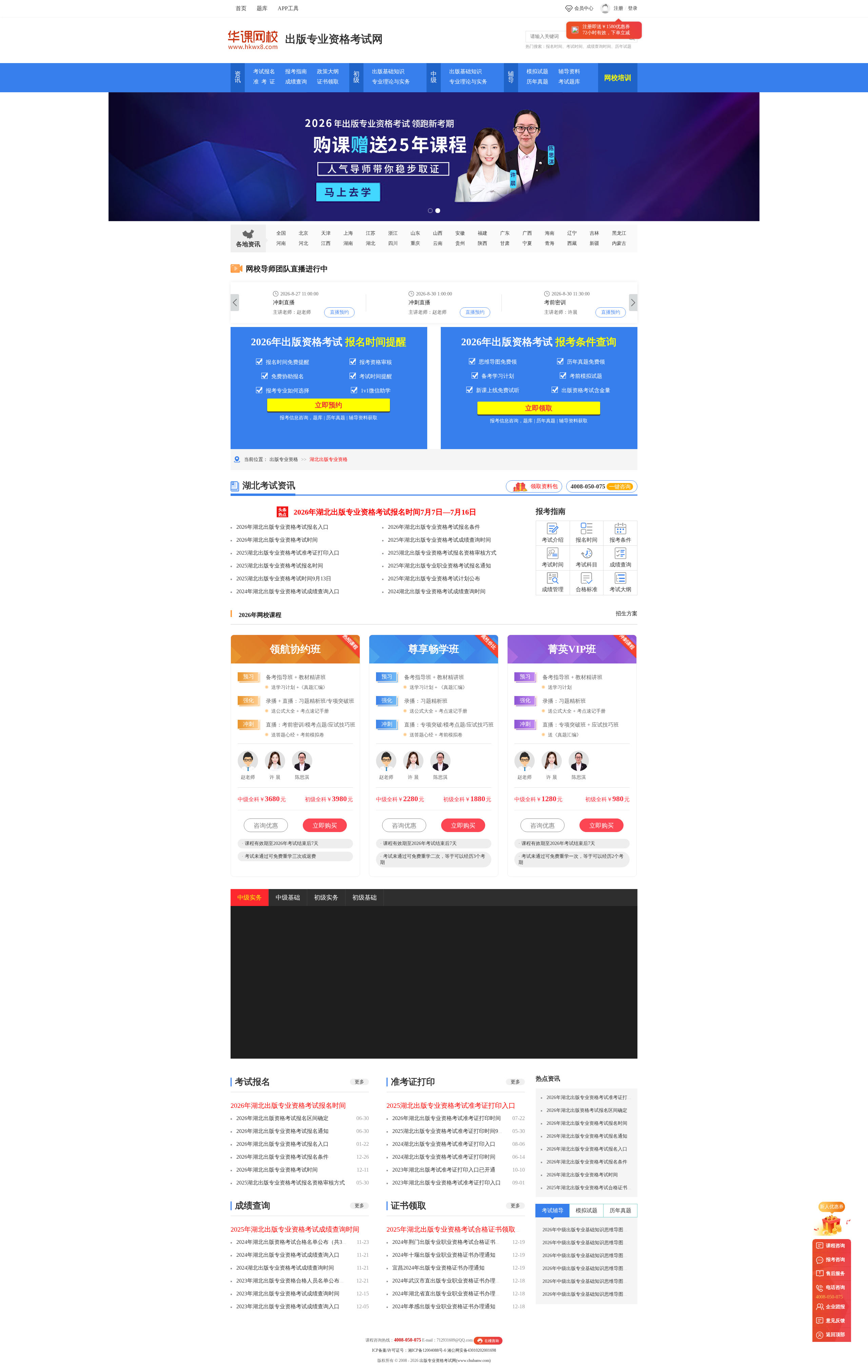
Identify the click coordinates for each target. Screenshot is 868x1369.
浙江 (393, 233)
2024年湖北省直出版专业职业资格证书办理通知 (449, 1293)
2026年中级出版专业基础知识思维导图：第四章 (592, 1268)
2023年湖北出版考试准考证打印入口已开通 (443, 1170)
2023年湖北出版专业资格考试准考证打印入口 (446, 1182)
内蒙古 (619, 243)
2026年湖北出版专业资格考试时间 (277, 540)
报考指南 (296, 71)
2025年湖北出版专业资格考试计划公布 (434, 578)
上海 (348, 233)
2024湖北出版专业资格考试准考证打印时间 (443, 1157)
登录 (632, 8)
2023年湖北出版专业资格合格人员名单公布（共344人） (302, 1281)
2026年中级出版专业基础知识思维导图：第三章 (592, 1281)
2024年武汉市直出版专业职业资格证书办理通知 (449, 1281)
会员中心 (583, 8)
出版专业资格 (284, 459)
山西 (437, 233)
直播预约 (339, 312)
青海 (549, 243)
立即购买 (325, 825)
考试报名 (264, 71)
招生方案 (626, 613)
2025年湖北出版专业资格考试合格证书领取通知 (458, 1229)
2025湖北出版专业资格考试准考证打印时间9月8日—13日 (460, 1131)
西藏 (572, 243)
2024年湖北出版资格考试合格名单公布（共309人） (297, 1242)
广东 (505, 233)
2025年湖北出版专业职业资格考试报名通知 (439, 565)
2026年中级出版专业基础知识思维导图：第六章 (592, 1242)
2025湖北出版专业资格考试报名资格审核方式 (442, 553)
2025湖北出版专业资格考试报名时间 (279, 565)
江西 (326, 243)
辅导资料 (569, 71)
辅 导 (511, 77)
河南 (281, 243)
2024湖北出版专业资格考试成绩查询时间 (437, 591)
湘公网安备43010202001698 (471, 1350)
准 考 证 (264, 81)
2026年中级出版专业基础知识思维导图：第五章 (592, 1255)
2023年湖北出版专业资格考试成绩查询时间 (287, 1293)
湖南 (348, 243)
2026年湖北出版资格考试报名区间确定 (282, 1118)
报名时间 (554, 46)
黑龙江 (619, 233)
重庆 (415, 243)
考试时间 (574, 46)
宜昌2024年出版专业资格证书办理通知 (438, 1268)
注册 (618, 8)
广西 (527, 233)
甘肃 (505, 243)
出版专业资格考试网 (334, 39)
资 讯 (238, 77)
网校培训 (617, 77)
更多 (359, 1081)
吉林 (594, 233)
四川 (393, 243)
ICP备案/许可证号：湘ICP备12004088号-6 (409, 1350)
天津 (326, 233)
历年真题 (537, 81)
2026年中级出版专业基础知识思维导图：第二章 (592, 1294)
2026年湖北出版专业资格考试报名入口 (282, 527)
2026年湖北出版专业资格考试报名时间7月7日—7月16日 (385, 512)
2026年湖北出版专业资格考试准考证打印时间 (446, 1118)
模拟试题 (537, 71)
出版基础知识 (388, 71)
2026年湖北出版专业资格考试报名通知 (282, 1131)
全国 (281, 233)
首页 (241, 8)
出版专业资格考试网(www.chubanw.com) (455, 1360)
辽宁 (572, 233)
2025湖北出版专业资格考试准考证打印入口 (287, 553)
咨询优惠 (266, 825)
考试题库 (569, 81)
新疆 (594, 243)
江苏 (370, 233)
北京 (303, 233)
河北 (303, 243)
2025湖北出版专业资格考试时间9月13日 (283, 578)
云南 (437, 243)
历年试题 (623, 46)
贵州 (460, 243)
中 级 (434, 77)
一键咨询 (620, 486)
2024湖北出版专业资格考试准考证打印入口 (443, 1144)
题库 (262, 8)
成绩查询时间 (599, 46)
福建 (482, 233)
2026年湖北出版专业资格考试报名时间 (288, 1105)
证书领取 (328, 81)
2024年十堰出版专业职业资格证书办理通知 (443, 1255)
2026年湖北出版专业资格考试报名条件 (434, 527)
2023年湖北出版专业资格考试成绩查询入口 (287, 1306)
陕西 (482, 243)
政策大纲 (328, 71)
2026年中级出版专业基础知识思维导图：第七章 (592, 1229)
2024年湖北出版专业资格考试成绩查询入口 (287, 591)
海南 (549, 233)
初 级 (356, 77)
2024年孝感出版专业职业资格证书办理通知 (443, 1306)
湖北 (370, 243)
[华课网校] (256, 37)
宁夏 (527, 243)
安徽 (460, 233)
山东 (415, 233)
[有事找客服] (488, 1340)
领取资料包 (544, 486)
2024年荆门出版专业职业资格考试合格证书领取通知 (454, 1242)
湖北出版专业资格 (329, 459)
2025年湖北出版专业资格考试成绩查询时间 (439, 540)
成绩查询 (296, 81)
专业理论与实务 (391, 81)
